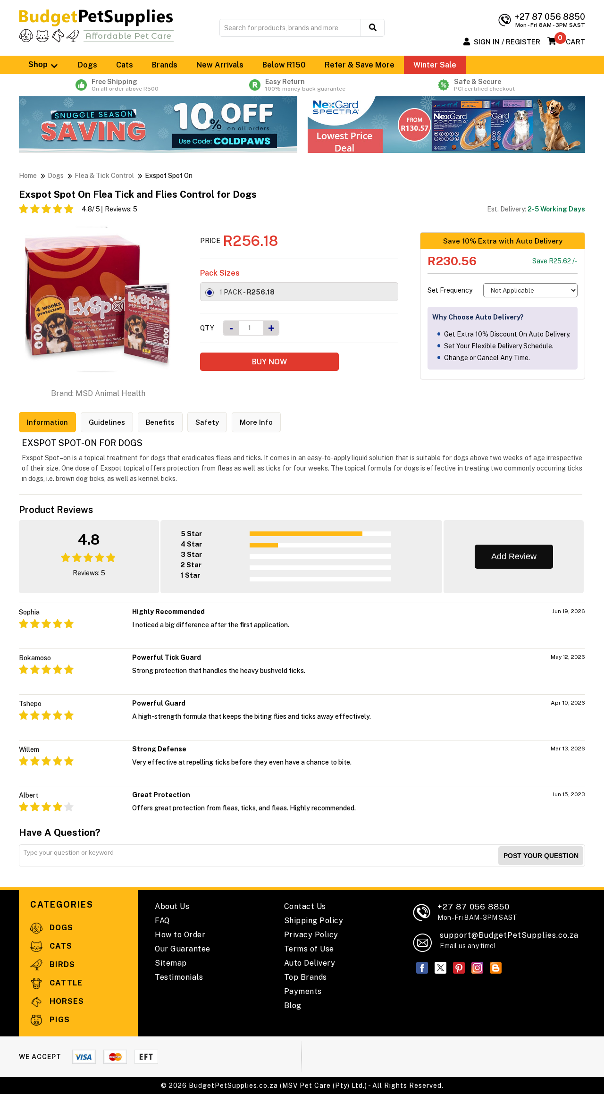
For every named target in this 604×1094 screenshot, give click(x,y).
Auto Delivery (310, 963)
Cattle (65, 982)
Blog (293, 1005)
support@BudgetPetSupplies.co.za (509, 935)
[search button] (372, 27)
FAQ (162, 920)
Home (28, 175)
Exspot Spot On (169, 175)
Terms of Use (309, 948)
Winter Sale (434, 64)
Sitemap (171, 963)
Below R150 (284, 64)
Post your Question (541, 855)
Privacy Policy (311, 934)
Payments (303, 991)
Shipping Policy (314, 920)
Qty (207, 328)
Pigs (58, 1019)
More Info (256, 422)
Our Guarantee (182, 948)
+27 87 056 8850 (477, 911)
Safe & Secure (484, 85)
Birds (61, 964)
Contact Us (305, 906)
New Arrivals (219, 64)
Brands (164, 64)
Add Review (514, 556)
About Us (172, 906)
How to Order (180, 934)
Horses (65, 1001)
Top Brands (305, 977)
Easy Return (305, 85)
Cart (575, 42)
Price (210, 240)
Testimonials (179, 977)
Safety (207, 422)
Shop (39, 64)
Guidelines (107, 422)
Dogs (87, 64)
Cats (124, 64)
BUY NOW (269, 361)
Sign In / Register (507, 42)
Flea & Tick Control (104, 175)
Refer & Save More (359, 64)
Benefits (160, 422)
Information (47, 422)
